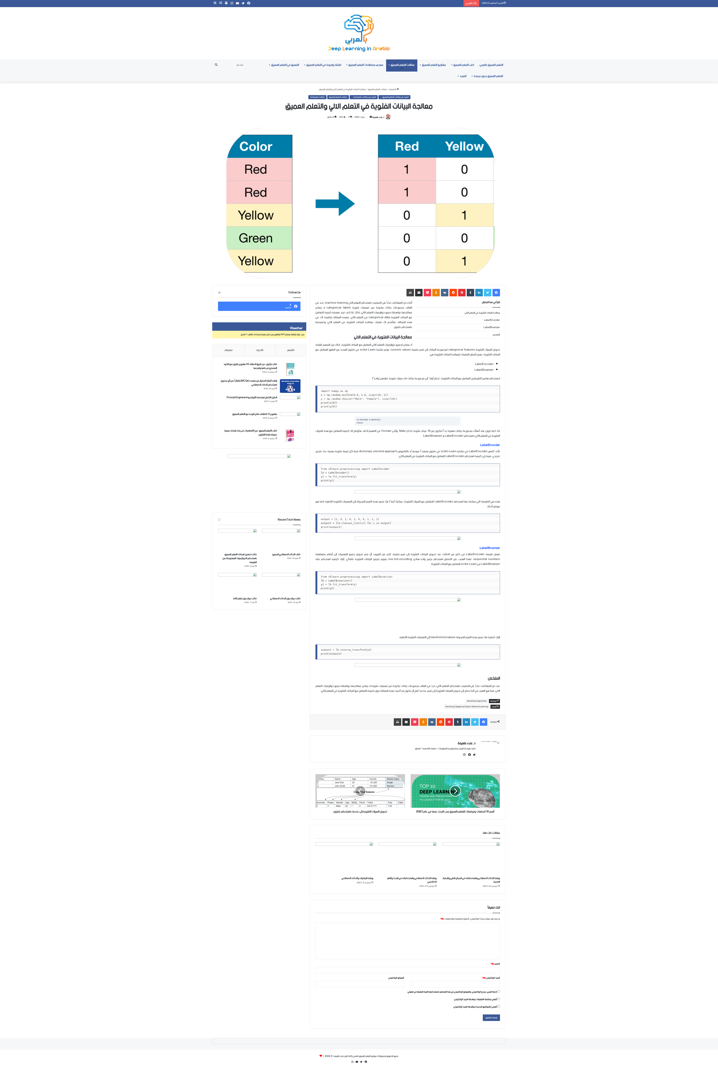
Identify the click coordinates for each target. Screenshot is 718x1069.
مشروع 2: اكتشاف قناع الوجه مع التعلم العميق (254, 414)
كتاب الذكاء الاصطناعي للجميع (286, 554)
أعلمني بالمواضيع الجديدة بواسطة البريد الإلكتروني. (475, 1007)
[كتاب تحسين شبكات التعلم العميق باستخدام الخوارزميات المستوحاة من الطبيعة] (237, 540)
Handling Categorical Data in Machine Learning (466, 707)
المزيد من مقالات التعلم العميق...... (394, 97)
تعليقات (228, 350)
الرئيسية (393, 89)
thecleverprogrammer (477, 701)
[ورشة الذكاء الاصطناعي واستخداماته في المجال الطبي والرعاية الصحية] (471, 858)
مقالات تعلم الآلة (317, 97)
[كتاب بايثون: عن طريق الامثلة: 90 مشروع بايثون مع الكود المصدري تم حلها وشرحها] (290, 369)
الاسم (495, 964)
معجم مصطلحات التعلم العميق (366, 64)
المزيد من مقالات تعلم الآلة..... (364, 97)
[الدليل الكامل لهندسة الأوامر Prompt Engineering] (290, 403)
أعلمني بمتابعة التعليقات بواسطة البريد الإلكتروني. (475, 999)
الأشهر (290, 350)
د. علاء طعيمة (378, 117)
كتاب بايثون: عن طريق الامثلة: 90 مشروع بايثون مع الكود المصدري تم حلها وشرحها (250, 366)
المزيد (463, 76)
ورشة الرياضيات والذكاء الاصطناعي (357, 878)
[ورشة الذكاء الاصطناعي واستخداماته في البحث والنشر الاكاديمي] (408, 858)
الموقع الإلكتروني (396, 978)
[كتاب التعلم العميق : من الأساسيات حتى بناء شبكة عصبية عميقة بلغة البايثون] (290, 436)
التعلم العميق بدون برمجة (488, 76)
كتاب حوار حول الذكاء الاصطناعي (285, 599)
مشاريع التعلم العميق (434, 64)
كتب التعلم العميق (463, 64)
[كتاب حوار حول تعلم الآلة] (237, 584)
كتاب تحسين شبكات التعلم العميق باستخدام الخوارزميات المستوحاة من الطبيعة (240, 558)
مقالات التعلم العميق (403, 64)
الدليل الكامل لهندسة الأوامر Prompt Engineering (252, 397)
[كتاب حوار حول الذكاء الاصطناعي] (281, 584)
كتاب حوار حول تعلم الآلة (245, 599)
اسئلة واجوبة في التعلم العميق (323, 64)
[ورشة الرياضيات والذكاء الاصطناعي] (344, 858)
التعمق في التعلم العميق (285, 64)
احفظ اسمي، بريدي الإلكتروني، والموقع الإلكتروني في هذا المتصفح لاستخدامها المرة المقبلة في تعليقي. (452, 992)
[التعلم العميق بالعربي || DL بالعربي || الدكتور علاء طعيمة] (359, 33)
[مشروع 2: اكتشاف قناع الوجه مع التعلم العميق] (290, 419)
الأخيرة (259, 350)
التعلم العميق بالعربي (491, 64)
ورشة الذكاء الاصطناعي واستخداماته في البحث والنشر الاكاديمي (412, 880)
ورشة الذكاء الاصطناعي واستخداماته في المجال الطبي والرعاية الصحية (471, 880)
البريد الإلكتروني (491, 978)
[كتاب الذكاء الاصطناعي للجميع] (281, 540)
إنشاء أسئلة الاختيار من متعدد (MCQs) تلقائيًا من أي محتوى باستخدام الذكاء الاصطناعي (249, 383)
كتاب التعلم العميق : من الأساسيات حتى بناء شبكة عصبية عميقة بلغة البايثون (250, 433)
